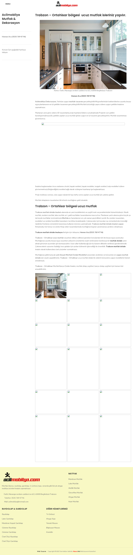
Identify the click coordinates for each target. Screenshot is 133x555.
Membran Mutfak (75, 479)
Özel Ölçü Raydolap (10, 536)
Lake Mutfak (73, 483)
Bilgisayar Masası (53, 528)
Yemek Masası (52, 523)
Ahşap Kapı (50, 519)
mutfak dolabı (116, 241)
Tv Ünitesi (50, 514)
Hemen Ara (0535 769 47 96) (91, 232)
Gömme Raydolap (9, 528)
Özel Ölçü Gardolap (10, 541)
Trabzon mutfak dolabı (116, 246)
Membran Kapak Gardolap (12, 523)
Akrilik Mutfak (74, 488)
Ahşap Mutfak (74, 497)
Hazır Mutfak (73, 501)
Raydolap (5, 514)
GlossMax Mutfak (75, 492)
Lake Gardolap (8, 519)
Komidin (49, 532)
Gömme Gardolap (9, 532)
